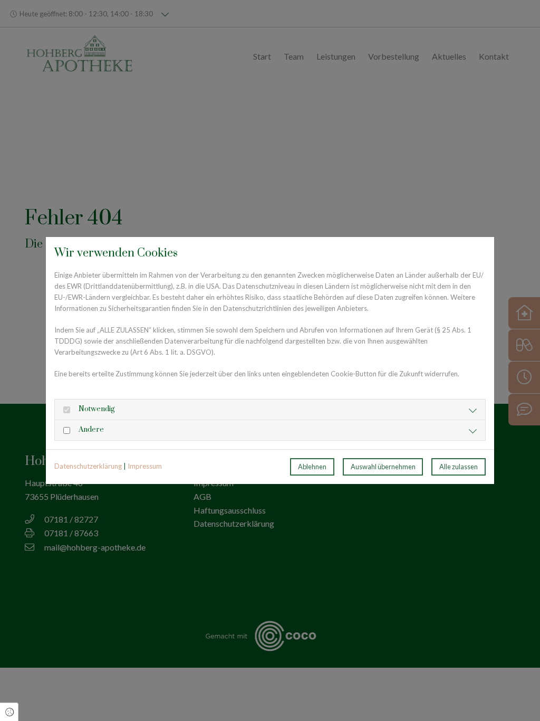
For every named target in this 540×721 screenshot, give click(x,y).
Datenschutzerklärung (88, 466)
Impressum (145, 466)
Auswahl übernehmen (383, 466)
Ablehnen (312, 466)
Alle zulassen (458, 466)
